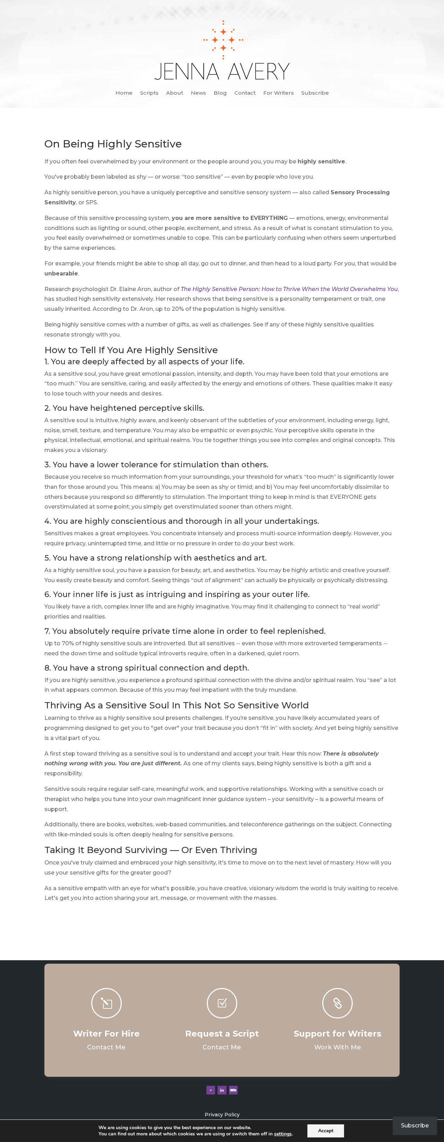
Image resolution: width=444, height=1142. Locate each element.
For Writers (278, 93)
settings (283, 1134)
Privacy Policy (222, 1114)
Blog (220, 93)
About (174, 93)
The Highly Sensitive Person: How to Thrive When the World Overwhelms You (289, 289)
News (198, 93)
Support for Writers (337, 1034)
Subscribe (315, 93)
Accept (325, 1130)
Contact (245, 93)
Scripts (149, 93)
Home (124, 93)
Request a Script (222, 1034)
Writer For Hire (106, 1034)
